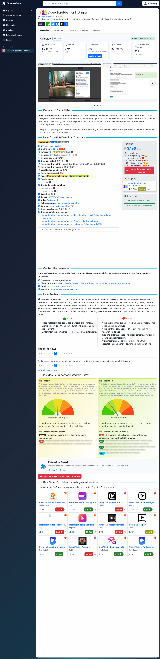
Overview (45, 30)
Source (72, 30)
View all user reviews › (48, 370)
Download (59, 30)
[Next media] (153, 83)
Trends (96, 30)
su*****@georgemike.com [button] (60, 197)
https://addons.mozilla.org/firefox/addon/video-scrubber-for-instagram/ (97, 283)
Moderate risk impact (57, 176)
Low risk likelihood (79, 176)
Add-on (61, 16)
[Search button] (119, 3)
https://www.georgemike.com (64, 289)
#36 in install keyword (134, 158)
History (9, 47)
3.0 (51, 155)
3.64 (59, 152)
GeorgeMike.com (48, 16)
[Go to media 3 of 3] (100, 105)
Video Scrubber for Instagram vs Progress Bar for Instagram (70, 221)
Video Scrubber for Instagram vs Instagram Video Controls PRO (72, 224)
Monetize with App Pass (140, 200)
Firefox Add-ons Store (142, 39)
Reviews (84, 30)
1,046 (55, 149)
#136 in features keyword (135, 165)
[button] (150, 3)
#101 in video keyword (134, 160)
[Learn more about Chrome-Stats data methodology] (72, 206)
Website (51, 200)
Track (58, 39)
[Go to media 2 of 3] (97, 105)
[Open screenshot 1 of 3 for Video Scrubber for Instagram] (69, 82)
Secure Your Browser (57, 470)
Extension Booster (14, 35)
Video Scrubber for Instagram (137, 184)
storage (45, 182)
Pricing (9, 40)
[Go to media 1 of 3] (94, 105)
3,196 (134, 148)
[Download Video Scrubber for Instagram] (97, 51)
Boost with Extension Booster (140, 205)
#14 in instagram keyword (135, 156)
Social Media (63, 142)
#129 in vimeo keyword (134, 163)
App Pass (10, 30)
